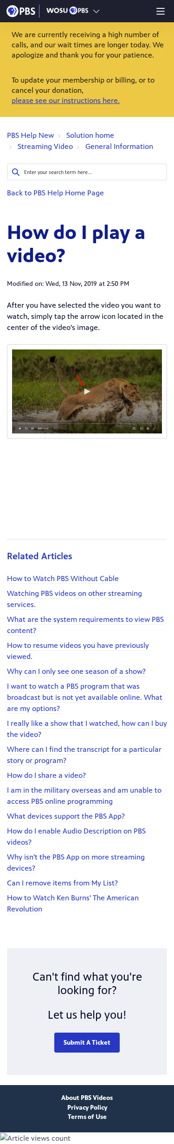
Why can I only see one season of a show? (76, 671)
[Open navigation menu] (161, 11)
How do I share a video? (46, 775)
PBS (20, 11)
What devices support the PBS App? (66, 816)
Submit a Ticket (87, 1043)
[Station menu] (96, 11)
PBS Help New (30, 135)
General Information (119, 146)
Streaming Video (45, 146)
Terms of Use (87, 1117)
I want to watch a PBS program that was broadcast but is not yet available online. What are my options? (84, 697)
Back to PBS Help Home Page (55, 192)
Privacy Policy (87, 1108)
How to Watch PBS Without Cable (63, 578)
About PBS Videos (87, 1098)
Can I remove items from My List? (62, 883)
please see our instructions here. (66, 100)
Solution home (90, 135)
